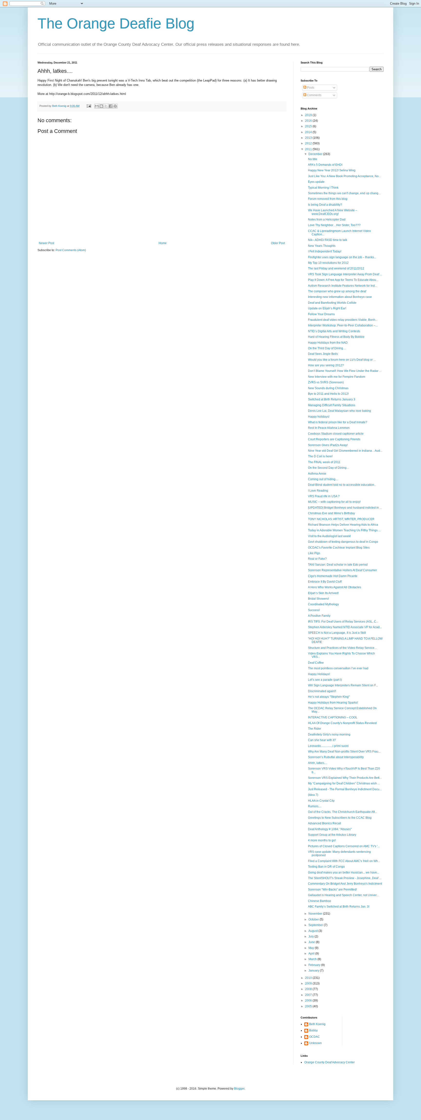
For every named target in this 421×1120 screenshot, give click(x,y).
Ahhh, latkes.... (317, 763)
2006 (309, 1000)
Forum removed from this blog (327, 199)
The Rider (314, 728)
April (311, 953)
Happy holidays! (318, 416)
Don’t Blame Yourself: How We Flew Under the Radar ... (344, 371)
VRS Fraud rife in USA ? (324, 496)
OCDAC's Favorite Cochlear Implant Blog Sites (339, 547)
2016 (309, 120)
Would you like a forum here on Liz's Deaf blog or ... (342, 359)
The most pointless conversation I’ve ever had (338, 668)
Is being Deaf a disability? (325, 204)
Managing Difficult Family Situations (331, 405)
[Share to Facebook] (110, 106)
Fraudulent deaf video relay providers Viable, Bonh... (342, 319)
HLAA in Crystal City (321, 800)
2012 (309, 143)
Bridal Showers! (318, 598)
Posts (310, 87)
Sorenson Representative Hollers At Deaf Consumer (342, 570)
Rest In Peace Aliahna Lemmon (329, 428)
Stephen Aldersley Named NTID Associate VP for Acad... (345, 627)
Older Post (278, 243)
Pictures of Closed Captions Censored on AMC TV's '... (344, 846)
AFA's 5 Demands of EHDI (325, 164)
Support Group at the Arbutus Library (332, 834)
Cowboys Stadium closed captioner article (336, 433)
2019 (309, 115)
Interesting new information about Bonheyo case (340, 297)
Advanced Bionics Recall (324, 823)
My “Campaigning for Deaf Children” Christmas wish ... (344, 783)
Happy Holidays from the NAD (328, 342)
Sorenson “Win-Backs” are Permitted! (332, 889)
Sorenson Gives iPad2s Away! (328, 445)
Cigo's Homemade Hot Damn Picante (332, 576)
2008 (309, 989)
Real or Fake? (317, 558)
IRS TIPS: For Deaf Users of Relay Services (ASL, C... (343, 621)
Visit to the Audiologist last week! (329, 536)
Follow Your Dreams (321, 314)
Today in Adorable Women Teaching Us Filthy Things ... (344, 530)
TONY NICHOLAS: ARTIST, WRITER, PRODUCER (341, 519)
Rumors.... (314, 806)
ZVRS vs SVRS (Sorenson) (326, 382)
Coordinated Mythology (323, 604)
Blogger (239, 1088)
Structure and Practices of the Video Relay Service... (342, 648)
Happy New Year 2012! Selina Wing (331, 170)
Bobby (313, 1030)
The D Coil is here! (320, 456)
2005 (309, 1006)
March (312, 959)
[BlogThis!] (101, 106)
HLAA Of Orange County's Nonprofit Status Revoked (342, 723)
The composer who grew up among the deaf (337, 291)
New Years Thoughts (321, 246)
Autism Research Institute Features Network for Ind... (342, 285)
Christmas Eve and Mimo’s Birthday (331, 513)
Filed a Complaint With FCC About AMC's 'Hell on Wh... (344, 861)
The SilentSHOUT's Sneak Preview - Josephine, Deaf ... (344, 878)
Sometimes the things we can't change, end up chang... (344, 193)
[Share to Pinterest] (115, 106)
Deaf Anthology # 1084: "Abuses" (330, 829)
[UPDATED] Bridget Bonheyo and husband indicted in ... (345, 507)
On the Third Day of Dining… (327, 348)
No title (312, 159)
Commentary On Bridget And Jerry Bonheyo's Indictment (345, 883)
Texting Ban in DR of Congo (326, 866)
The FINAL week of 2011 (324, 462)
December (315, 154)
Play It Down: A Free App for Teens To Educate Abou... (343, 280)
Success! (314, 610)
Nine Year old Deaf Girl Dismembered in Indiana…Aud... (345, 450)
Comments (313, 95)
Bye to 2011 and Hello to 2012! (328, 393)
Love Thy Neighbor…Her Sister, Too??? (334, 225)
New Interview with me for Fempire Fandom (336, 376)
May (311, 948)
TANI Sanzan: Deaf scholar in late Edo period (338, 564)
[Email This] (96, 106)
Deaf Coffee (316, 662)
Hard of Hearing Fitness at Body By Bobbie (336, 337)
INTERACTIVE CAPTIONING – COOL (332, 717)
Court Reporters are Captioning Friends (334, 439)
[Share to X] (106, 106)
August (313, 931)
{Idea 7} (313, 795)
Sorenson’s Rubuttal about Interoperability (336, 757)
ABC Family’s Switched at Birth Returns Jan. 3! (338, 906)
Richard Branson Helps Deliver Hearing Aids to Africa (343, 524)
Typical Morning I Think (323, 187)
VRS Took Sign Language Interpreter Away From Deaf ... (345, 274)
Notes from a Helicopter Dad (326, 219)
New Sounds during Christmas (328, 388)
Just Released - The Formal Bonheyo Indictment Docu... (345, 789)
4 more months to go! (322, 840)
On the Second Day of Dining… (328, 467)
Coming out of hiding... (323, 479)
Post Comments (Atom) (71, 250)
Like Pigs (314, 553)
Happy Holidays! (319, 674)
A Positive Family (319, 615)
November (315, 913)
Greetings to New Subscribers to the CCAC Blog (340, 817)
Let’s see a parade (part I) (325, 679)
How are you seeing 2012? (326, 365)
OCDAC (314, 1036)
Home (163, 243)
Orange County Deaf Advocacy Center (329, 1062)
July (311, 936)
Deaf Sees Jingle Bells (323, 354)
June (312, 942)
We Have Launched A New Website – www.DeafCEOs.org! (332, 212)
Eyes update (316, 182)
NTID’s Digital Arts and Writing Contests (334, 331)
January (314, 970)
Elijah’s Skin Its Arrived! (323, 593)
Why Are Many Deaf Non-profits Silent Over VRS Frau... (344, 751)
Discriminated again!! (322, 691)
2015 (309, 126)
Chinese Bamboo (319, 901)
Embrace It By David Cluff (325, 581)
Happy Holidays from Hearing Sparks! (333, 702)
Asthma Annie (317, 473)
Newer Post (46, 243)
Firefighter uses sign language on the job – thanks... (342, 257)
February (314, 965)
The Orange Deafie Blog (116, 23)
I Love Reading (318, 490)
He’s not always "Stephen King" (329, 696)
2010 (309, 978)
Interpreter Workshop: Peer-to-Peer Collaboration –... (343, 325)
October (314, 919)
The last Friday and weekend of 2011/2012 (336, 268)
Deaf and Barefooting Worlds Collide (332, 302)
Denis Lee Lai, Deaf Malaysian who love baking (339, 411)
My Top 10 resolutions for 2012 (328, 263)
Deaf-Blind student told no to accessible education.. (342, 485)
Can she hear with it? (322, 740)
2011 (309, 149)
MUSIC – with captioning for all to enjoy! (334, 502)
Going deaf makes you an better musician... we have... (343, 872)
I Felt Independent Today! (324, 251)
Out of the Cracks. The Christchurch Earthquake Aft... (342, 812)
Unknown (315, 1043)
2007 (309, 995)
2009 (309, 983)
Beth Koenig (317, 1024)
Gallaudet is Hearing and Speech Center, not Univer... (343, 895)
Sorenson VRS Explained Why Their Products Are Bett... (345, 778)
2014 (309, 132)
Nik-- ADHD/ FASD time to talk (327, 240)
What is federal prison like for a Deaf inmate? (337, 422)
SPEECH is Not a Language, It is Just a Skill (337, 632)
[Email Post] (89, 105)
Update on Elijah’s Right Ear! (327, 308)
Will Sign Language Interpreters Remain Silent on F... (343, 685)
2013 (309, 137)
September (316, 925)
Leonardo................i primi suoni (328, 746)
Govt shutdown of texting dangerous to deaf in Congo (343, 541)
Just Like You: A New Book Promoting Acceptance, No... (344, 176)
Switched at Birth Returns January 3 (331, 399)
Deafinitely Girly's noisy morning (329, 734)
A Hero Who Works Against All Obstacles (334, 587)
